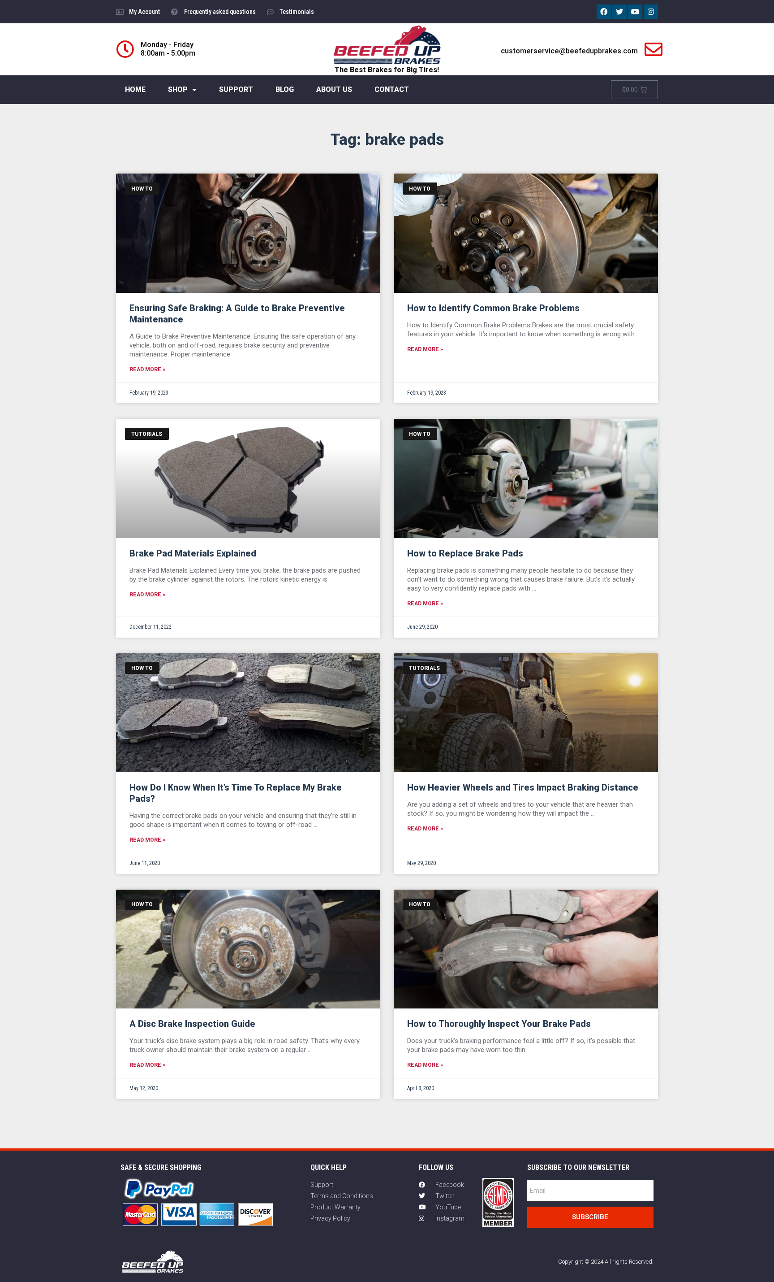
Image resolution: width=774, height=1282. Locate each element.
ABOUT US (334, 89)
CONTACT (391, 89)
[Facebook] (604, 11)
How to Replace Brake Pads (465, 553)
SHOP (178, 89)
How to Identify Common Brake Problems (493, 308)
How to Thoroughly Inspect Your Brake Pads (499, 1023)
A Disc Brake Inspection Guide (192, 1023)
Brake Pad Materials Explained (192, 553)
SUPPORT (236, 89)
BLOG (284, 89)
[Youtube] (635, 11)
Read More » (147, 369)
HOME (135, 89)
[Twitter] (619, 11)
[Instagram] (651, 11)
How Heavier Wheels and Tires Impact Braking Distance (522, 787)
